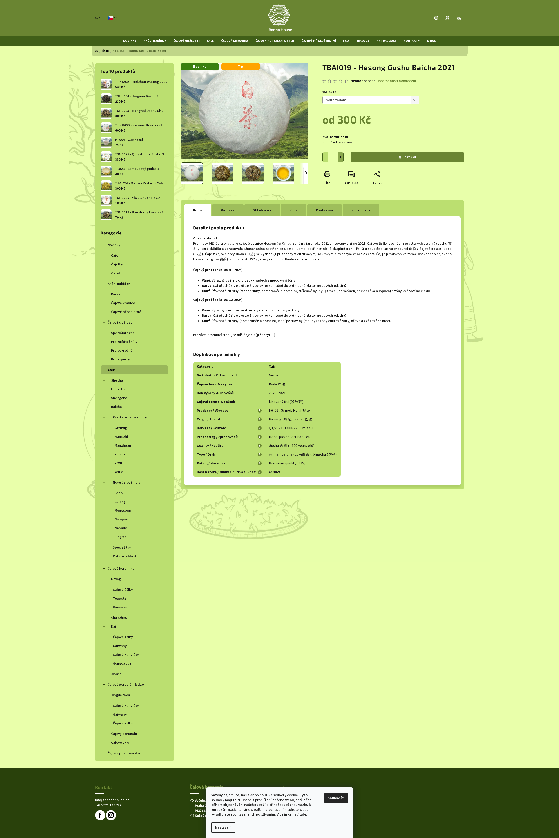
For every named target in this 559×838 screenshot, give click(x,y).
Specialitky (122, 547)
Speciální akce (123, 333)
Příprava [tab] (228, 210)
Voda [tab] (294, 210)
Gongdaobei (123, 663)
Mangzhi (121, 436)
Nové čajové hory (127, 482)
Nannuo (121, 528)
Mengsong (123, 510)
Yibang (120, 454)
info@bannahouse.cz (112, 800)
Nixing (116, 579)
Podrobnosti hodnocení (397, 80)
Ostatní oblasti (125, 556)
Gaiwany (120, 645)
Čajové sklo (120, 742)
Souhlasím (336, 798)
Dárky (115, 294)
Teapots (120, 598)
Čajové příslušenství (124, 753)
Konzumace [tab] (361, 210)
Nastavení (223, 827)
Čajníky (117, 264)
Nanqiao (121, 519)
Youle (119, 471)
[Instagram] (111, 815)
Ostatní (117, 273)
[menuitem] (130, 41)
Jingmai (121, 536)
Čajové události (120, 322)
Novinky (114, 245)
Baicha (116, 406)
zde (303, 814)
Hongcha (118, 389)
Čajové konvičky (126, 654)
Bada (119, 493)
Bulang (120, 501)
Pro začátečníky (124, 341)
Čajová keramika (121, 568)
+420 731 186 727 (108, 805)
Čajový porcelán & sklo (126, 684)
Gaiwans (120, 607)
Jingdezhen (120, 695)
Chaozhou (119, 617)
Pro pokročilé (122, 350)
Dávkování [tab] (324, 210)
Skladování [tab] (262, 210)
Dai (113, 626)
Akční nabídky (119, 283)
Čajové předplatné (126, 311)
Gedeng (121, 427)
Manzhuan (123, 445)
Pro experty (120, 359)
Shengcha (119, 398)
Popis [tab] (198, 210)
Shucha (117, 380)
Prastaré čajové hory (130, 417)
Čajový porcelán (124, 733)
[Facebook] (100, 815)
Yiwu (118, 463)
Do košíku (409, 157)
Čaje (114, 255)
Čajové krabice (123, 303)
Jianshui (118, 674)
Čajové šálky (123, 589)
